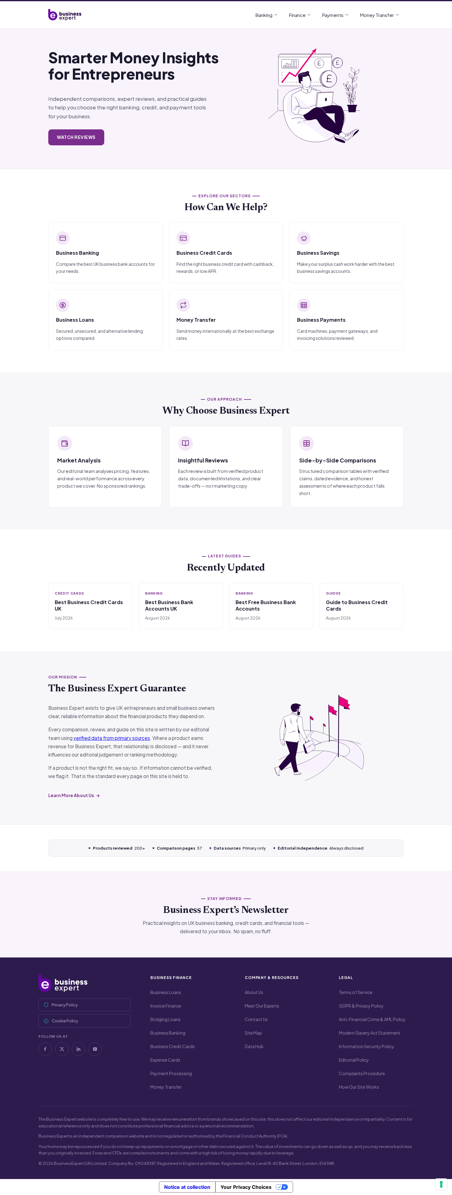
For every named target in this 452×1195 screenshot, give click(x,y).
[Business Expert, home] (84, 983)
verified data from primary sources (111, 738)
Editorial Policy (354, 1060)
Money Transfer (377, 15)
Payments (332, 15)
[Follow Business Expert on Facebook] (45, 1049)
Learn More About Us (71, 795)
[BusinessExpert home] (64, 15)
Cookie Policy (65, 1020)
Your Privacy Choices (246, 1187)
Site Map (253, 1033)
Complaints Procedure (362, 1073)
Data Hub (254, 1046)
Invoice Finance (165, 1005)
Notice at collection (187, 1187)
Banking (264, 15)
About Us (254, 992)
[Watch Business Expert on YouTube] (95, 1049)
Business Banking (167, 1033)
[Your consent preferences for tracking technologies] (441, 1184)
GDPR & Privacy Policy (361, 1005)
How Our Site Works (359, 1087)
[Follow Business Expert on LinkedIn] (78, 1049)
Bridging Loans (165, 1019)
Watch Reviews (76, 137)
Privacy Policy (65, 1004)
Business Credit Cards (172, 1046)
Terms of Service (355, 992)
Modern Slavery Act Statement (369, 1033)
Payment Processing (171, 1073)
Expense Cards (165, 1060)
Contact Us (256, 1019)
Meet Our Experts (262, 1005)
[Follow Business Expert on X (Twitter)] (62, 1049)
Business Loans (165, 992)
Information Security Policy (366, 1046)
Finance (297, 15)
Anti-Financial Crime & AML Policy (372, 1019)
